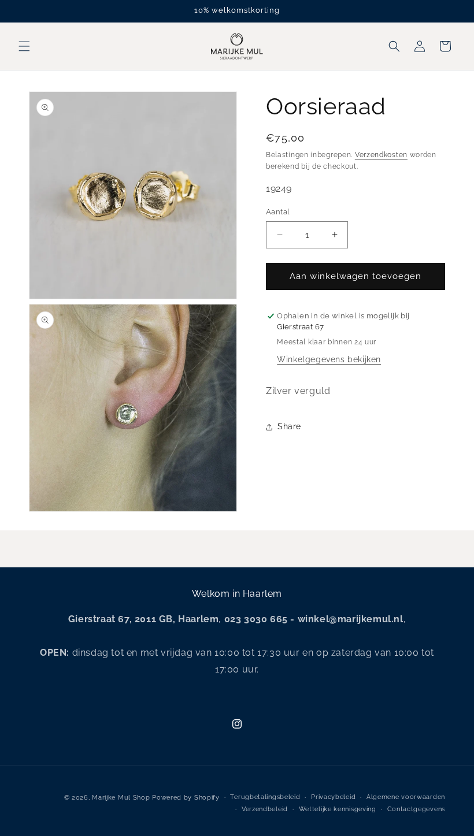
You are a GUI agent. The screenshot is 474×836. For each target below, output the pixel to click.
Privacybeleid (333, 797)
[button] (24, 46)
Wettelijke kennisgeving (337, 809)
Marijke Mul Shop (121, 797)
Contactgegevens (416, 809)
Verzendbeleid (265, 809)
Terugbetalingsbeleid (265, 797)
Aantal (278, 211)
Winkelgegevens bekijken (329, 359)
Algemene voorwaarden (405, 797)
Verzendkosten (381, 155)
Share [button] (289, 426)
